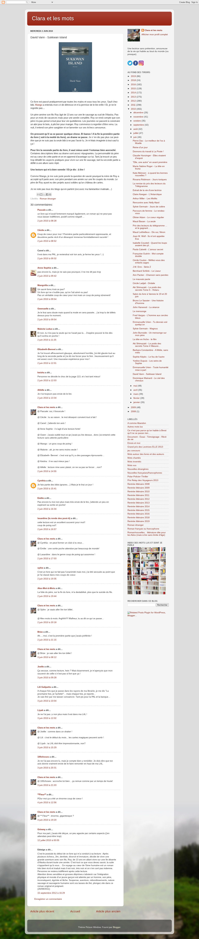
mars (136, 394)
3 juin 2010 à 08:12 (46, 657)
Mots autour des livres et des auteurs (145, 454)
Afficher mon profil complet (154, 34)
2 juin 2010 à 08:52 (46, 241)
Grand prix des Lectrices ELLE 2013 (145, 447)
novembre (138, 117)
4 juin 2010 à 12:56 (46, 802)
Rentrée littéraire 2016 (138, 514)
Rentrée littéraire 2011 (138, 495)
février (136, 398)
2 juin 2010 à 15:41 (46, 488)
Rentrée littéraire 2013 (138, 503)
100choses (43, 757)
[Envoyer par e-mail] (38, 194)
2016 (134, 84)
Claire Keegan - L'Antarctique (147, 194)
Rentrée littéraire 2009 (138, 488)
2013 (134, 97)
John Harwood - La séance (146, 307)
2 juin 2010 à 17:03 (46, 558)
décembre (138, 112)
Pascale (41, 210)
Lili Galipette (44, 687)
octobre (137, 121)
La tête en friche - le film (145, 339)
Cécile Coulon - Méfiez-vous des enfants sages (149, 261)
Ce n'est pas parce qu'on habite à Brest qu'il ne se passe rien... (146, 431)
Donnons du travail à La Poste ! (148, 151)
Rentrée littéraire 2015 (138, 510)
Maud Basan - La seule (144, 221)
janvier (137, 402)
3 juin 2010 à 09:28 (46, 677)
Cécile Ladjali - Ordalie (144, 283)
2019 (134, 76)
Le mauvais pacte (141, 279)
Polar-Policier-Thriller (137, 476)
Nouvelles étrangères (137, 469)
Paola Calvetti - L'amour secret (148, 249)
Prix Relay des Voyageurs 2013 (142, 480)
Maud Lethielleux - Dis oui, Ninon (149, 232)
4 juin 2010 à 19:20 (46, 820)
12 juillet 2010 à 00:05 (48, 840)
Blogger (116, 927)
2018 (134, 80)
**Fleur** (41, 794)
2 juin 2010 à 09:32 (46, 258)
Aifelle (40, 390)
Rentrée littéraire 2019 (138, 521)
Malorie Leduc (45, 329)
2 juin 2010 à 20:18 (46, 622)
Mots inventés (134, 461)
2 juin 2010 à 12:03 (46, 380)
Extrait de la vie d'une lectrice (147, 190)
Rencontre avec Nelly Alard (146, 202)
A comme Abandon (136, 423)
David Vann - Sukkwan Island (147, 374)
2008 (134, 411)
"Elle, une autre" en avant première (150, 162)
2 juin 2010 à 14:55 (46, 471)
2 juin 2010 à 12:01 (46, 363)
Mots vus (131, 465)
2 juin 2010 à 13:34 (46, 398)
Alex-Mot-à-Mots (46, 588)
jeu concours (133, 450)
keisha (40, 372)
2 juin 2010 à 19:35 (46, 579)
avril (135, 390)
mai (135, 386)
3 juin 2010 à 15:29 (46, 747)
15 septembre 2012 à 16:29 (51, 893)
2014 (134, 92)
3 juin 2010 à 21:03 (46, 785)
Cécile (40, 230)
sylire (40, 568)
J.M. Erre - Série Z (142, 267)
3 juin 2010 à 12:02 (46, 718)
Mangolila (42, 285)
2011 (133, 105)
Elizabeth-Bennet (46, 349)
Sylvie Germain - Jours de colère (149, 206)
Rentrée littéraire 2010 (138, 491)
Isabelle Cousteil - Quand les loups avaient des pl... (150, 244)
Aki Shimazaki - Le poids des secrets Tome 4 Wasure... (147, 344)
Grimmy (41, 829)
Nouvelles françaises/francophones (144, 473)
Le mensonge (139, 311)
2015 (134, 88)
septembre (139, 125)
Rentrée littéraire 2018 (138, 517)
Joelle (40, 666)
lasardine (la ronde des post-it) (53, 518)
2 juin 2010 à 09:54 (46, 299)
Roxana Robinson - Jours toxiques (150, 179)
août (135, 129)
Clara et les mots (53, 18)
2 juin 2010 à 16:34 (46, 509)
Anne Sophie (44, 268)
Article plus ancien (108, 911)
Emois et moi (133, 443)
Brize (40, 632)
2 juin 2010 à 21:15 (46, 640)
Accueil (75, 911)
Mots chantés (134, 458)
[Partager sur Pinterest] (50, 194)
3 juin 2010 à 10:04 (46, 701)
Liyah (40, 710)
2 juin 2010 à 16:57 (46, 529)
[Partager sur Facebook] (47, 194)
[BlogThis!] (41, 194)
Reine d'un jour (140, 147)
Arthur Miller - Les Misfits (145, 198)
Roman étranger (48, 199)
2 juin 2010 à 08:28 (46, 221)
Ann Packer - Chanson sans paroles (150, 275)
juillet (136, 133)
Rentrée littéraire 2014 (138, 506)
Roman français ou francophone (143, 529)
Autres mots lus (135, 427)
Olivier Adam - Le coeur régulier (148, 217)
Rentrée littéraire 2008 (138, 484)
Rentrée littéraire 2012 (138, 499)
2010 (134, 109)
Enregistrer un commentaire (48, 899)
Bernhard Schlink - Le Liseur (147, 271)
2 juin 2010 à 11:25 (46, 340)
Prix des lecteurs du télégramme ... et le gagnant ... (150, 226)
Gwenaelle (43, 308)
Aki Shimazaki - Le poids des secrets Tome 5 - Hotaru (147, 288)
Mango (39, 105)
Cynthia (41, 480)
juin (135, 137)
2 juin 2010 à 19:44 (46, 596)
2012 (134, 101)
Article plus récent (42, 911)
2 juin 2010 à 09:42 (46, 276)
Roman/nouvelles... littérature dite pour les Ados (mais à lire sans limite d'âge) (146, 533)
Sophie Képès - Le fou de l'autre (148, 357)
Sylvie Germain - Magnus (145, 328)
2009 (134, 407)
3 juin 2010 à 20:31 (46, 768)
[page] (75, 67)
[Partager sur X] (44, 194)
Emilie (40, 498)
